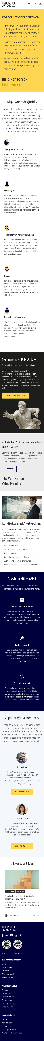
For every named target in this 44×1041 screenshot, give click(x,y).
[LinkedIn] (8, 935)
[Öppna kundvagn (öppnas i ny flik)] (28, 4)
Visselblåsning (7, 1007)
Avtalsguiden (7, 967)
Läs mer (9, 469)
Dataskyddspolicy (8, 1003)
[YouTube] (12, 935)
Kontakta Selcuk (22, 792)
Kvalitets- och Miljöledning (12, 1033)
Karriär (4, 1026)
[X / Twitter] (21, 935)
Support (5, 990)
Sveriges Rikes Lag (9, 977)
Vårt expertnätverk (9, 1029)
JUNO (4, 964)
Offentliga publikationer (10, 974)
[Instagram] (17, 935)
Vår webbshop (7, 993)
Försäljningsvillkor (8, 997)
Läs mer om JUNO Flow (16, 395)
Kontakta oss (7, 1023)
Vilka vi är (5, 1019)
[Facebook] (4, 935)
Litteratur (5, 971)
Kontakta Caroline (22, 846)
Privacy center (7, 1000)
